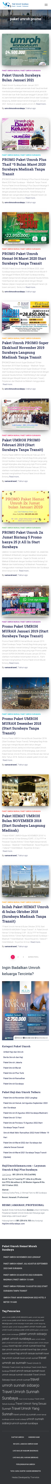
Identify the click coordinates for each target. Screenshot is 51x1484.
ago (31, 108)
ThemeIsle (34, 1477)
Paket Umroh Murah (11, 71)
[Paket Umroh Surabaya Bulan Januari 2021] (25, 49)
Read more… (41, 104)
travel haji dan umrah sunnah (22, 1346)
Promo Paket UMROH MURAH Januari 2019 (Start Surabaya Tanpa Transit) (25, 631)
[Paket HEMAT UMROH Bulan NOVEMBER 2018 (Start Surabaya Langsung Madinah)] (25, 790)
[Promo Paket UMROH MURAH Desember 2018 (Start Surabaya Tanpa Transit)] (25, 693)
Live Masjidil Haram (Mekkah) (25, 1457)
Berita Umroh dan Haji (13, 1057)
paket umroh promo (27, 1330)
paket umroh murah (32, 1326)
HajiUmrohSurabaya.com (13, 1224)
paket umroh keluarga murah (19, 1323)
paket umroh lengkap (16, 1327)
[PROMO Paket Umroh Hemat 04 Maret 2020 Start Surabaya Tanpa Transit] (25, 228)
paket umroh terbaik (38, 1339)
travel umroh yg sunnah (24, 1414)
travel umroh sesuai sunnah (24, 1370)
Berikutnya (33, 957)
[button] (34, 599)
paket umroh (6, 1317)
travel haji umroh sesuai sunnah (26, 1353)
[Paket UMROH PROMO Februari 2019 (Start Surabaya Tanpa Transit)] (25, 414)
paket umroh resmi (41, 1330)
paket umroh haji (34, 1317)
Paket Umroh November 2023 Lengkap (20, 1098)
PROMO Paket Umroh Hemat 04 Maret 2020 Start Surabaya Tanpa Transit (24, 258)
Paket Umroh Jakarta (12, 1062)
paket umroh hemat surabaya (23, 1320)
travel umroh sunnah (20, 1380)
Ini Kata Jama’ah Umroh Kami (25, 1444)
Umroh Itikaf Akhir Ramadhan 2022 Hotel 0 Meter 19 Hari (24, 1299)
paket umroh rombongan (10, 1334)
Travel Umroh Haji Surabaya (20, 1367)
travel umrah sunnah (29, 1358)
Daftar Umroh (17, 1437)
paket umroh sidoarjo (33, 1334)
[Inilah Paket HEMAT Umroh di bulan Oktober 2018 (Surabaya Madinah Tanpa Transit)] (25, 881)
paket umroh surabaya (16, 1338)
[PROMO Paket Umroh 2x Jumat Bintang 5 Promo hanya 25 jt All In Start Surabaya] (25, 506)
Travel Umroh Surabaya (26, 1399)
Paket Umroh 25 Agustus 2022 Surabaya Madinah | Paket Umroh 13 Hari (22, 1277)
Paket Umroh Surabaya (30, 71)
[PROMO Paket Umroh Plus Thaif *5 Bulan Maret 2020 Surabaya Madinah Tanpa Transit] (25, 134)
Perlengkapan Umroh (25, 1464)
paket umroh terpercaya (26, 1343)
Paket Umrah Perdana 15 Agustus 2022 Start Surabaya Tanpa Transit (25, 1288)
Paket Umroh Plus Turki (13, 1073)
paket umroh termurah (10, 1343)
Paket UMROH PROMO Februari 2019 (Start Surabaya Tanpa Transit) (22, 445)
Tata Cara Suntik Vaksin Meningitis (25, 1471)
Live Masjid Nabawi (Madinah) (25, 1451)
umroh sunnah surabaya (25, 1423)
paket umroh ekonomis (19, 1317)
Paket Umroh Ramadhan (14, 1078)
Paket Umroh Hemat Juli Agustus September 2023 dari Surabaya (25, 1266)
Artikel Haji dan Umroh (13, 1052)
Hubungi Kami (34, 1437)
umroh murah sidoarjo (18, 1419)
